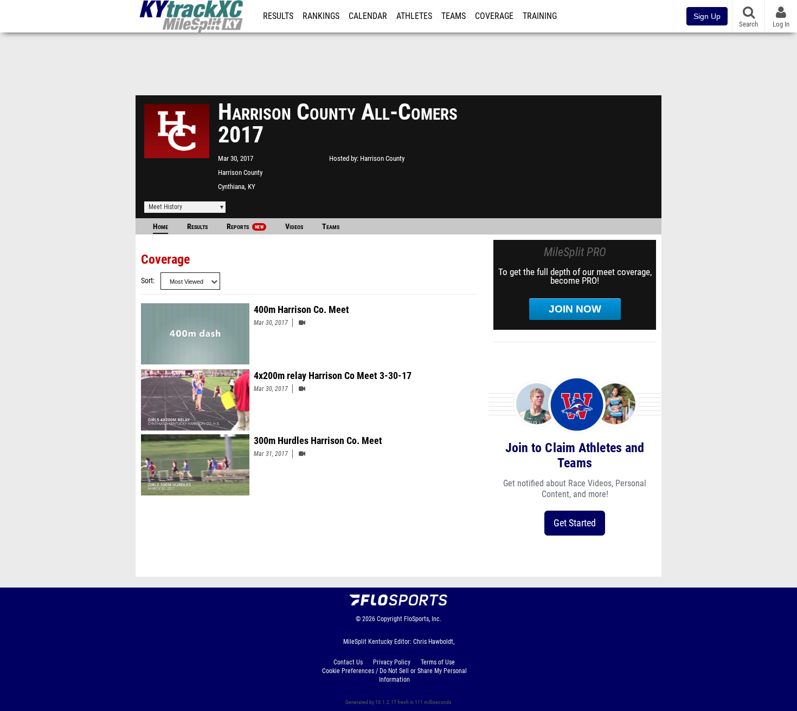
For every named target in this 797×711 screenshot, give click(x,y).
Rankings (321, 16)
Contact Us (348, 662)
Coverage (494, 16)
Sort (147, 280)
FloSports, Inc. (422, 619)
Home (160, 226)
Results (278, 16)
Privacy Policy (391, 662)
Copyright (389, 619)
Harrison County (240, 172)
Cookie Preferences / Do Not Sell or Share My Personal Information (394, 675)
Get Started (575, 523)
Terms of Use (438, 662)
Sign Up (707, 16)
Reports (245, 226)
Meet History (165, 207)
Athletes (414, 16)
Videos (294, 226)
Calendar (368, 16)
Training (540, 16)
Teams (453, 16)
